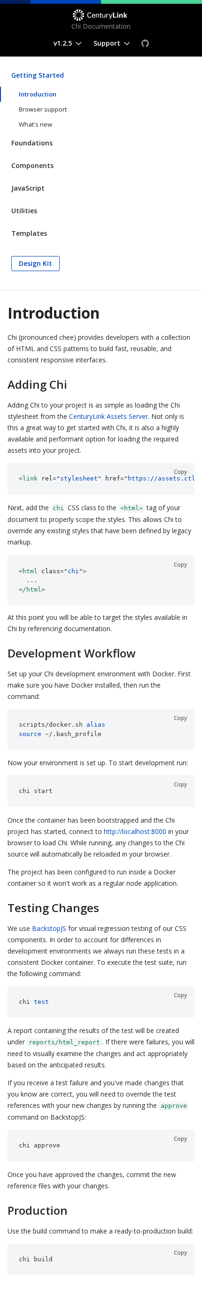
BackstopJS (49, 928)
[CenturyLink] (101, 15)
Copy (180, 472)
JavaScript (28, 188)
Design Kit (35, 263)
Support (106, 43)
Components (32, 165)
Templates (29, 233)
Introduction (37, 94)
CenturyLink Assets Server (108, 416)
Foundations (32, 142)
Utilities (24, 210)
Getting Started (37, 75)
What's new (35, 124)
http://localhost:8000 (135, 831)
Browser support (43, 109)
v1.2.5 (63, 43)
